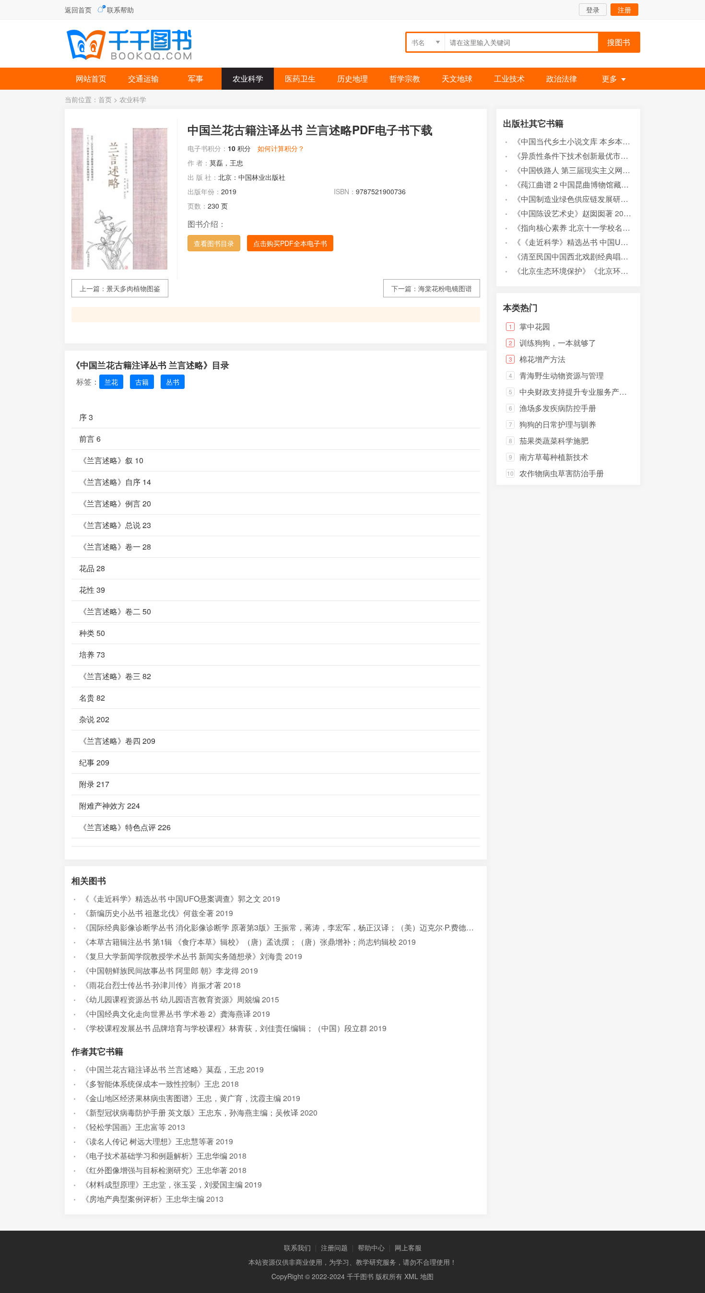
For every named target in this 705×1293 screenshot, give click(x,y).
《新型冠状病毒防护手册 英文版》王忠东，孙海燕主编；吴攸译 (190, 1112)
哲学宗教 (404, 78)
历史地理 (352, 78)
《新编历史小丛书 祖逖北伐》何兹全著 (148, 912)
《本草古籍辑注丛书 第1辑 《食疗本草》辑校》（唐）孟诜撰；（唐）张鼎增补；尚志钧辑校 (239, 941)
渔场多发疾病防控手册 (557, 407)
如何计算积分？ (281, 148)
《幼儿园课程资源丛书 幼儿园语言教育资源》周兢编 (171, 999)
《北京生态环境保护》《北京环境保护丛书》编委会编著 (609, 270)
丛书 (172, 382)
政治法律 (561, 78)
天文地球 (457, 78)
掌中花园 (534, 326)
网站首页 (91, 78)
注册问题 (334, 1247)
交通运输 (143, 78)
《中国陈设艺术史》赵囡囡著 (563, 213)
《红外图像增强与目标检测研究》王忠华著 (154, 1169)
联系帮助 (120, 9)
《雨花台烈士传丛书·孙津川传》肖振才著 (152, 984)
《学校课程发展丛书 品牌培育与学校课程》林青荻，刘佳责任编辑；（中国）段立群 (224, 1028)
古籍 (142, 382)
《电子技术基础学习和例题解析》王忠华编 (154, 1155)
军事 (195, 78)
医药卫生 (300, 78)
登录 (592, 9)
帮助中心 (371, 1247)
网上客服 (408, 1247)
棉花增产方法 (542, 358)
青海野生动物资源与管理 (561, 375)
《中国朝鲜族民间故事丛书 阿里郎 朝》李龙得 (160, 970)
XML (411, 1276)
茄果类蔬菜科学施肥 (553, 440)
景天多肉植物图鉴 (133, 288)
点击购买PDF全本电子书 (290, 243)
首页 (105, 99)
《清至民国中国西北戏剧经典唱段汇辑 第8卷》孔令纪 (604, 256)
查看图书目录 (214, 243)
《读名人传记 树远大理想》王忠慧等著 (148, 1141)
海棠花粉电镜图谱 (445, 288)
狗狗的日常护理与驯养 (557, 424)
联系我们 (297, 1247)
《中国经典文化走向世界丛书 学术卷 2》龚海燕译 (166, 1013)
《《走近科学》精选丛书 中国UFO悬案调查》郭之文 (171, 898)
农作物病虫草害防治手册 (561, 473)
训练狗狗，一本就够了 (557, 342)
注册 (624, 9)
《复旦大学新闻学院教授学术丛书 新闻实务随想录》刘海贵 (182, 956)
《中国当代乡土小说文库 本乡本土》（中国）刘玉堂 (602, 141)
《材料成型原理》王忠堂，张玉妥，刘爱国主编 (162, 1184)
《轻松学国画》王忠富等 (124, 1126)
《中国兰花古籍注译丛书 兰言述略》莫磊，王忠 (163, 1069)
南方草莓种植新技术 (553, 456)
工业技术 (509, 78)
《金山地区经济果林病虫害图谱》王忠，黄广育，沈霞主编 (181, 1098)
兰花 (111, 382)
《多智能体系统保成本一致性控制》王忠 (151, 1083)
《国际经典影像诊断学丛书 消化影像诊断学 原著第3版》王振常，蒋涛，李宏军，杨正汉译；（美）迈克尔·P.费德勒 (278, 927)
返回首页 (78, 9)
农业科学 (248, 78)
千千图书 (137, 45)
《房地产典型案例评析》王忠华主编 (143, 1198)
